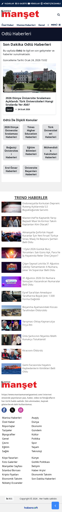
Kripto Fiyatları (10, 474)
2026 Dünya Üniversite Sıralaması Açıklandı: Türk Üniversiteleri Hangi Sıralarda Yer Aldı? (29, 101)
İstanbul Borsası (11, 470)
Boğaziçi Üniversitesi (11, 152)
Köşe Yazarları (10, 457)
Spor (34, 442)
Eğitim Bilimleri (31, 151)
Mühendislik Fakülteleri (50, 152)
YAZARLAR (9, 3)
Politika (36, 438)
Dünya (35, 422)
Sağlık (5, 451)
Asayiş (35, 417)
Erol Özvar (11, 169)
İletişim (36, 466)
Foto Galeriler (10, 462)
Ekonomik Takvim (12, 478)
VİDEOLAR (35, 3)
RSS (10, 498)
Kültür (35, 434)
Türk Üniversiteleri (50, 132)
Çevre (5, 442)
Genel (41, 24)
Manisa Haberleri (26, 24)
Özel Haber (8, 24)
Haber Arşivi (38, 470)
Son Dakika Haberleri (44, 478)
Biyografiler (8, 434)
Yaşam (35, 447)
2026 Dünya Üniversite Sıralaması (11, 132)
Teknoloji (37, 451)
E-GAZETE (22, 3)
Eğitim (5, 447)
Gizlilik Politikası (41, 462)
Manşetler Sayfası (12, 466)
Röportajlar (8, 426)
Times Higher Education (31, 132)
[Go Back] (55, 505)
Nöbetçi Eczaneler (12, 483)
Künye (35, 457)
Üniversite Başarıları (31, 171)
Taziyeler (7, 430)
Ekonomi (37, 426)
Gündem (37, 430)
